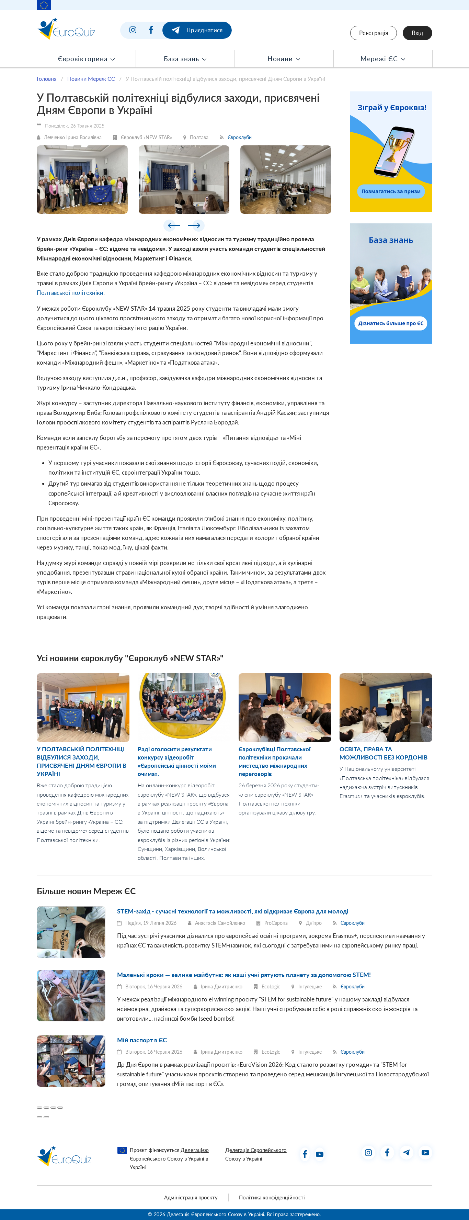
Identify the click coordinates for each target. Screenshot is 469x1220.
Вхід (417, 32)
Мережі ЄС (380, 59)
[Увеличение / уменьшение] (60, 1108)
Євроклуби (240, 137)
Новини (281, 59)
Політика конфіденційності (272, 1197)
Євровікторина (84, 59)
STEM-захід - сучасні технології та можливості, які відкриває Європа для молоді (232, 911)
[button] (171, 227)
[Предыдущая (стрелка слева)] (39, 1117)
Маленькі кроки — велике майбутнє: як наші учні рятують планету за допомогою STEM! (244, 974)
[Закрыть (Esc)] (39, 1108)
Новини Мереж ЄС (91, 78)
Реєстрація (373, 32)
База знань (182, 59)
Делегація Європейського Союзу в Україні (256, 1154)
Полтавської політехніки (70, 292)
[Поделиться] (46, 1108)
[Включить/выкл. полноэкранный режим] (53, 1108)
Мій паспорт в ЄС (142, 1040)
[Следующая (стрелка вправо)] (46, 1117)
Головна (47, 78)
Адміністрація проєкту (191, 1197)
